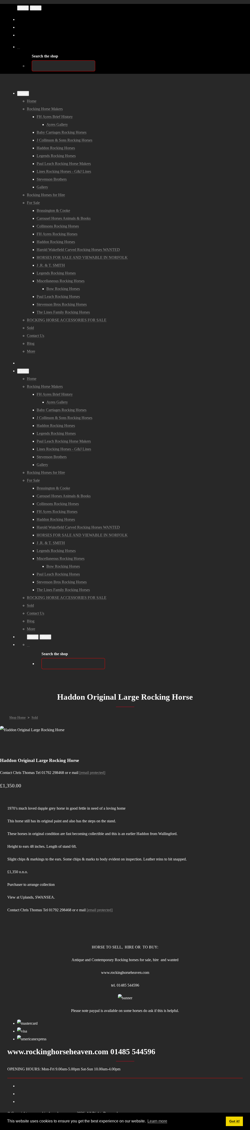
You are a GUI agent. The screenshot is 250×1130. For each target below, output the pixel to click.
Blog (30, 343)
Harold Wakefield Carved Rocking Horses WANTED (78, 250)
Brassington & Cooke (53, 210)
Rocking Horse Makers (45, 109)
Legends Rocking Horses (56, 156)
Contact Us (35, 336)
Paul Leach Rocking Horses (58, 296)
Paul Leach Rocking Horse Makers (64, 164)
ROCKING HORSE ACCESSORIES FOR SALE (66, 320)
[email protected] (92, 773)
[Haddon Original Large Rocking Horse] (8, 745)
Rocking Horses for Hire (46, 195)
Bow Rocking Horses (63, 289)
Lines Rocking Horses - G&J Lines (64, 171)
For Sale (33, 203)
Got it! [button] (234, 1121)
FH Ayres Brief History (55, 117)
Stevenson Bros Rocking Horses (62, 304)
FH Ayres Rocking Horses (57, 234)
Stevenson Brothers (52, 179)
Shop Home (17, 717)
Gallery (42, 187)
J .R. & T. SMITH (51, 265)
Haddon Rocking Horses (56, 148)
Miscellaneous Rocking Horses (60, 281)
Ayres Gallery (57, 124)
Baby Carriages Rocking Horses (61, 132)
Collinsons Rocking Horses (58, 226)
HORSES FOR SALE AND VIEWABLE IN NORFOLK (82, 257)
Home (31, 101)
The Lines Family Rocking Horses (63, 312)
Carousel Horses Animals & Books (64, 218)
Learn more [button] (157, 1121)
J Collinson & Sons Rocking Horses (64, 140)
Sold (30, 328)
